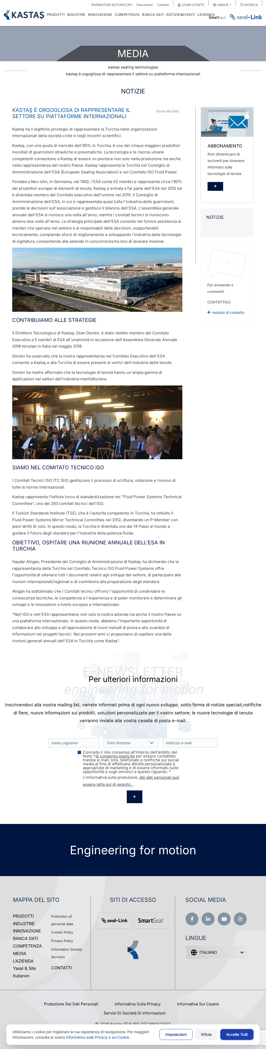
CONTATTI (61, 967)
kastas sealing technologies (133, 67)
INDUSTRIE (76, 15)
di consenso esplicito (115, 756)
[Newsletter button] (134, 796)
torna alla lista (167, 111)
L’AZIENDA (23, 961)
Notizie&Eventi (180, 15)
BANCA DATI (153, 15)
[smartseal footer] (151, 920)
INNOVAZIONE (100, 15)
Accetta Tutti (237, 1034)
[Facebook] (191, 918)
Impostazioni (176, 1034)
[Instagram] (240, 918)
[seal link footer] (114, 920)
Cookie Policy (62, 932)
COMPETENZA (127, 15)
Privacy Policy (62, 941)
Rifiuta (206, 1034)
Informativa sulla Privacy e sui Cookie (97, 1037)
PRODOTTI (56, 15)
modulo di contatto (228, 312)
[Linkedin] (208, 918)
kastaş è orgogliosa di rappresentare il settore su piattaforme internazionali (133, 74)
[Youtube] (224, 918)
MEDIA (19, 953)
